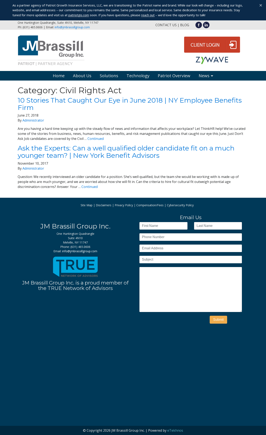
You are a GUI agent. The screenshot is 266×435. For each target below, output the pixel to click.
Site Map (86, 205)
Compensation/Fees (150, 205)
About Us (82, 75)
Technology (138, 75)
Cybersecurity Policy (180, 205)
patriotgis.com (78, 15)
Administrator (33, 120)
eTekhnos (175, 430)
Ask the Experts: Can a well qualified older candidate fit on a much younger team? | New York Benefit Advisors (126, 151)
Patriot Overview (174, 75)
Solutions (109, 75)
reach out (148, 15)
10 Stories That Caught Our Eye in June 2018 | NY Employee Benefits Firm (130, 104)
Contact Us (166, 25)
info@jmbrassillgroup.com (72, 27)
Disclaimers (103, 205)
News (204, 75)
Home (59, 75)
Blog (184, 25)
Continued (95, 138)
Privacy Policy (124, 205)
